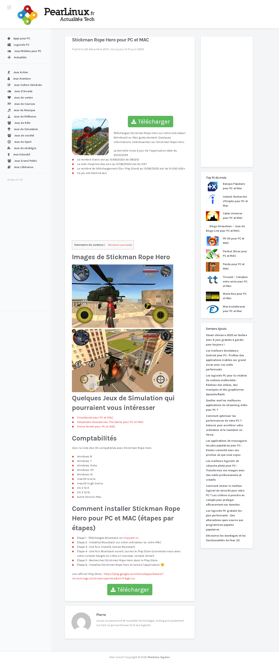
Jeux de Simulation (26, 129)
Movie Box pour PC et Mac (235, 296)
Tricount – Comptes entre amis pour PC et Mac (235, 281)
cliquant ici (131, 538)
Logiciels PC (21, 44)
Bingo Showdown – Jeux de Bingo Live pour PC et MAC (225, 228)
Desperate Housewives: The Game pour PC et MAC (110, 422)
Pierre (101, 614)
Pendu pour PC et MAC (233, 266)
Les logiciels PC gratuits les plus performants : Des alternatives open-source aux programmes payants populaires (224, 520)
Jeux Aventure (22, 78)
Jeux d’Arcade (23, 91)
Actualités (20, 57)
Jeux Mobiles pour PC (27, 51)
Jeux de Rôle (22, 123)
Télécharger (153, 121)
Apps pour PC (21, 38)
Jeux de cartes (23, 97)
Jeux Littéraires (23, 167)
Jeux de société (24, 135)
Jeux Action (20, 72)
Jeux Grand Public (25, 161)
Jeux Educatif (21, 154)
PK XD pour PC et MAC (233, 241)
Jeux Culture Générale (28, 85)
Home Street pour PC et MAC (96, 426)
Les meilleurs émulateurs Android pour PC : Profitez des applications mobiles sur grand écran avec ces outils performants (226, 360)
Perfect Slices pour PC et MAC (235, 254)
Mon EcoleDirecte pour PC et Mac (234, 309)
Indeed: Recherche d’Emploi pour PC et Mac (235, 201)
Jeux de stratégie (25, 148)
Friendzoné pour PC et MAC (95, 417)
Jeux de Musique (24, 110)
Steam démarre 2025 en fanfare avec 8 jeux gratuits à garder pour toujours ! (226, 339)
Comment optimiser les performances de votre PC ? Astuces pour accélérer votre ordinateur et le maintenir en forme (224, 425)
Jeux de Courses (24, 104)
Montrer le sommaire (119, 244)
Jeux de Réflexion (25, 116)
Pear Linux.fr (116, 657)
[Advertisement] (28, 247)
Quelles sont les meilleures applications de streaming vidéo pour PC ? (226, 405)
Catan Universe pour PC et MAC (232, 216)
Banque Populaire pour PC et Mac (234, 186)
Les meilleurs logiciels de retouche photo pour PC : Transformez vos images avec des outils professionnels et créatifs (225, 470)
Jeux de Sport (22, 142)
